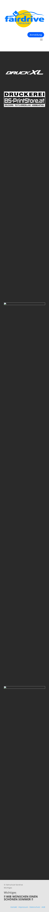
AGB (43, 907)
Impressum (23, 907)
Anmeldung (36, 34)
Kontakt (14, 907)
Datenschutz (35, 907)
